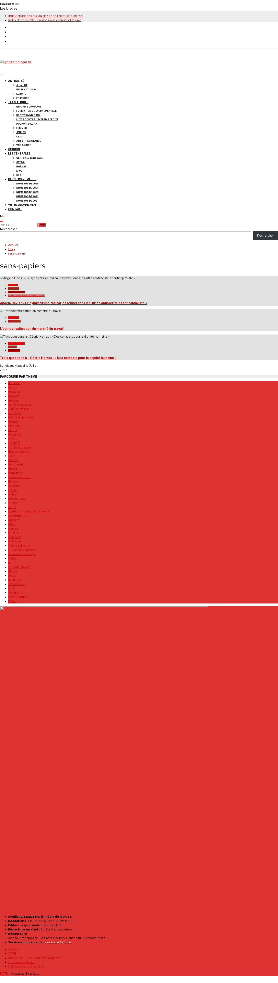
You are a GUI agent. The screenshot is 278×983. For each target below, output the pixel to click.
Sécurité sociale (19, 567)
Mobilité (14, 520)
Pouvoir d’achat (27, 123)
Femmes (21, 128)
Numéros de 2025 (27, 183)
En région (23, 98)
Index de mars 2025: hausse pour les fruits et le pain (44, 20)
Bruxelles (14, 321)
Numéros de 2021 (27, 200)
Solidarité (14, 350)
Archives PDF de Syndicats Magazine (34, 958)
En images (15, 464)
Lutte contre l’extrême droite (37, 119)
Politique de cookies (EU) (26, 966)
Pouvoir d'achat (19, 545)
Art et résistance (28, 140)
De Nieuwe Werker (21, 962)
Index (12, 494)
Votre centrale (18, 597)
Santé (12, 563)
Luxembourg (17, 516)
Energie (13, 469)
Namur (13, 528)
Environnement (19, 477)
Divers (12, 439)
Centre (13, 421)
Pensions (14, 537)
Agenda (13, 396)
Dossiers (14, 443)
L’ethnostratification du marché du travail (31, 329)
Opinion (14, 149)
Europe (21, 93)
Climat (21, 136)
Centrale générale (29, 158)
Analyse (13, 400)
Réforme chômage (28, 106)
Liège (12, 507)
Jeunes (21, 132)
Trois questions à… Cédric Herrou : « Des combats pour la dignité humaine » (58, 358)
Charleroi (14, 426)
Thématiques (18, 102)
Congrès (14, 434)
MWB (19, 170)
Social (12, 575)
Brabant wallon (18, 409)
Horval (21, 166)
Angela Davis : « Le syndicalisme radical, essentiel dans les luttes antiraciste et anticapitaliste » (73, 303)
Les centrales (19, 153)
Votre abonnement (23, 204)
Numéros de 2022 (27, 196)
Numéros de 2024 (27, 188)
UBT (18, 175)
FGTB (12, 954)
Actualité (16, 80)
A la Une (21, 85)
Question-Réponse (21, 550)
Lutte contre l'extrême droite (26, 295)
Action (12, 387)
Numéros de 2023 (27, 192)
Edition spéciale (19, 451)
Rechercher (8, 229)
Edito (12, 456)
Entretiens (15, 473)
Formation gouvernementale (36, 111)
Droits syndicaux (28, 115)
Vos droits (23, 145)
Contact (15, 209)
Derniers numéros (22, 179)
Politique (14, 541)
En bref (13, 460)
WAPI (12, 601)
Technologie (16, 584)
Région (13, 558)
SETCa (20, 162)
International (26, 89)
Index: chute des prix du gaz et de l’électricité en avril (45, 16)
